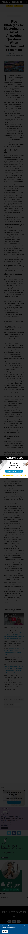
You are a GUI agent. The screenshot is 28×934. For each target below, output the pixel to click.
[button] (26, 457)
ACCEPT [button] (5, 931)
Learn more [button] (20, 927)
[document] (14, 467)
